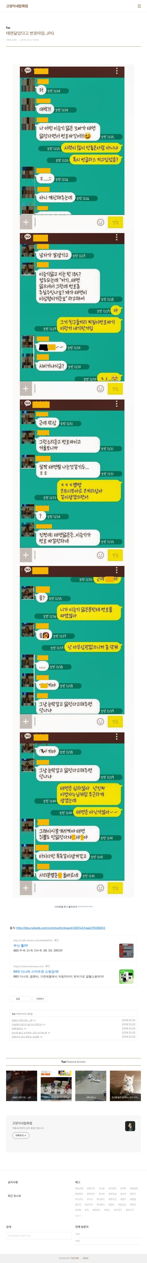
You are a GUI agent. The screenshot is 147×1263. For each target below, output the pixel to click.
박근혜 (80, 1188)
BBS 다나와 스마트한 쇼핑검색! (36, 971)
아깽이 (113, 1188)
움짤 (134, 1199)
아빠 (79, 1210)
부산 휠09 (20, 945)
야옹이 (101, 1204)
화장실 (113, 1193)
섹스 (108, 1210)
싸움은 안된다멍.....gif (22, 1020)
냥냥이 (92, 1193)
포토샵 (123, 1204)
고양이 (118, 1210)
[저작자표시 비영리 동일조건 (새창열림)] (52, 999)
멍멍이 (97, 1210)
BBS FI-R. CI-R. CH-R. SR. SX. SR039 (37, 950)
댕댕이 (80, 1193)
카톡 (124, 1188)
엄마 (134, 1204)
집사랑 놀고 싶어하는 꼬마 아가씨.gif (29, 1032)
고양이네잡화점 (17, 6)
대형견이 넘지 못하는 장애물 (25, 1036)
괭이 (124, 1199)
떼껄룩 (135, 1188)
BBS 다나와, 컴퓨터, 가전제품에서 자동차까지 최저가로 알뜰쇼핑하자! (58, 976)
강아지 (130, 1210)
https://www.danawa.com (28, 966)
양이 (134, 1193)
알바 (112, 1204)
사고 (91, 1199)
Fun (13, 1013)
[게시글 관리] (27, 999)
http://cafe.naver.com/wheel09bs (33, 940)
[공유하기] (23, 999)
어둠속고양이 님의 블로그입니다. (28, 1128)
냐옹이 (101, 1199)
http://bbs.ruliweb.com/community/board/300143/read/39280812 (60, 928)
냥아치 (89, 1204)
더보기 (78, 1216)
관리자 (85, 1258)
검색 (68, 1235)
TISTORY (74, 1258)
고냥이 (80, 1199)
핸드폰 (113, 1199)
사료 (102, 1188)
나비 (102, 1193)
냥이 (124, 1193)
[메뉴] (139, 6)
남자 (79, 1204)
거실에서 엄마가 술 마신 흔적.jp (27, 1024)
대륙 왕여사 (17, 1028)
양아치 (92, 1188)
